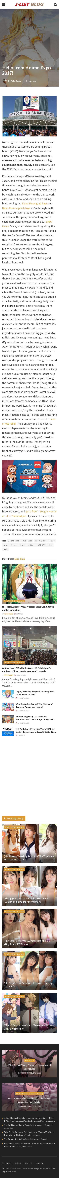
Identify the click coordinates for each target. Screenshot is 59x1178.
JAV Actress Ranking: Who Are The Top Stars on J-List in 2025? (29, 857)
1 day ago (19, 614)
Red (50, 545)
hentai (14, 545)
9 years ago (31, 80)
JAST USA (41, 545)
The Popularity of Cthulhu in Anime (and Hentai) (25, 1139)
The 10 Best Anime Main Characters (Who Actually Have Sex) (27, 1026)
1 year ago (21, 735)
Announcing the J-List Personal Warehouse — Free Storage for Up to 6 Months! (34, 719)
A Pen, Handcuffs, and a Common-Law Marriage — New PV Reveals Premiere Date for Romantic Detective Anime (29, 1119)
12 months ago (23, 723)
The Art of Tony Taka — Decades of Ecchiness (29, 1066)
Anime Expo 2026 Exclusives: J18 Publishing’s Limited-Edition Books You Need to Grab (26, 669)
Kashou (23, 1073)
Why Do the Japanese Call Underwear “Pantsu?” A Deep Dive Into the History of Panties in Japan (29, 1133)
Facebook (6, 1163)
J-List (30, 545)
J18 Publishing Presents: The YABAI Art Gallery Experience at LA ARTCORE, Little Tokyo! (36, 732)
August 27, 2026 (35, 1106)
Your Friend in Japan (14, 601)
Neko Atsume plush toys (16, 208)
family (52, 540)
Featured (29, 1060)
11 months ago (23, 698)
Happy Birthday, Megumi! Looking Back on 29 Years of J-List (35, 693)
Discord (28, 1163)
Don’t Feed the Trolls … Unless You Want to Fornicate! (29, 1100)
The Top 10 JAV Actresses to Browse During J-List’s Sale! (29, 984)
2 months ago (21, 675)
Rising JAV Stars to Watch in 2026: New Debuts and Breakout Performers (26, 900)
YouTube (39, 1163)
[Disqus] (29, 779)
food (6, 545)
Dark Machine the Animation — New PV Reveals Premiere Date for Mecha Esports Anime (29, 1145)
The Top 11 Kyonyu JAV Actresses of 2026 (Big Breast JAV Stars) (27, 942)
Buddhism (27, 540)
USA (5, 549)
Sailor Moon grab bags (34, 203)
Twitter (18, 1163)
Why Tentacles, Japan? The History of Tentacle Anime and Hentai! (34, 705)
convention (40, 540)
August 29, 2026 (35, 1073)
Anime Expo (13, 540)
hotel (22, 545)
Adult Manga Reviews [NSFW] (29, 1093)
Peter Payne (16, 80)
